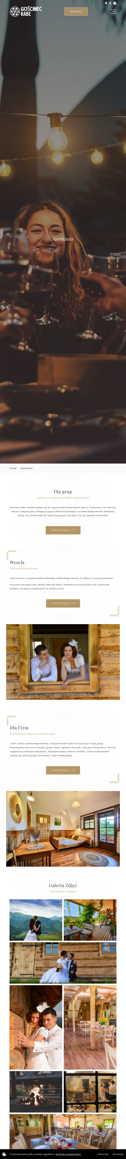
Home (13, 468)
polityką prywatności (68, 1154)
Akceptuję (118, 1154)
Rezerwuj (76, 11)
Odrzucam (103, 1154)
